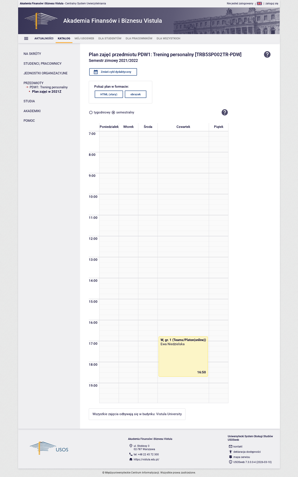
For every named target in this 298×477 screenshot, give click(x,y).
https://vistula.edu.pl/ (146, 459)
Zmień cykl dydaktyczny (115, 71)
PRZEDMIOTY (33, 83)
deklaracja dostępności (247, 451)
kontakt (237, 446)
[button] (224, 112)
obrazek (135, 94)
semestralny (125, 112)
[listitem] (44, 38)
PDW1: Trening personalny (49, 87)
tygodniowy (102, 112)
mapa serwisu (241, 457)
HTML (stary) (108, 94)
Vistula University (169, 414)
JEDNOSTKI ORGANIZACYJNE (46, 73)
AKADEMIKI (32, 111)
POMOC (29, 121)
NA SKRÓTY (32, 54)
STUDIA (29, 101)
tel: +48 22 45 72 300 (146, 454)
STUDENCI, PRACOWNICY (43, 64)
